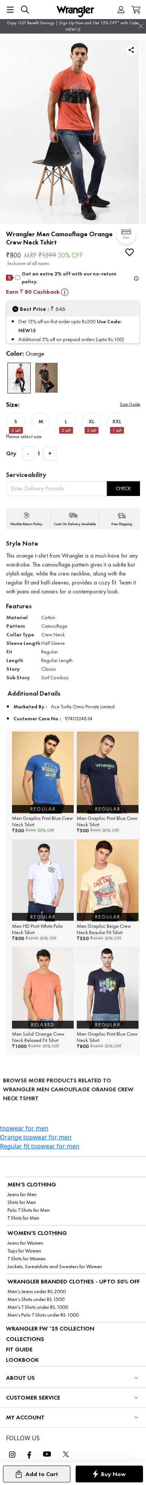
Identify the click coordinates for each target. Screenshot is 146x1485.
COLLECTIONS (25, 1339)
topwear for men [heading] (24, 1128)
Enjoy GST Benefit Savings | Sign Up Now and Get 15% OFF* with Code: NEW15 (73, 26)
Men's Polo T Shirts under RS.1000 (43, 1315)
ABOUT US (20, 1377)
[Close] (140, 26)
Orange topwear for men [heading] (36, 1137)
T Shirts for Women (26, 1258)
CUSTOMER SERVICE (33, 1397)
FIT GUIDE (19, 1349)
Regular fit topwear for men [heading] (39, 1146)
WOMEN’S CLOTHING (37, 1233)
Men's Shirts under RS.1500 (35, 1299)
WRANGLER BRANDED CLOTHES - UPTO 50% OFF (73, 1281)
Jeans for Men (22, 1194)
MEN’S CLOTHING (31, 1184)
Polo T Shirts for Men (28, 1210)
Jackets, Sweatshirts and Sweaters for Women (54, 1266)
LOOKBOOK (22, 1360)
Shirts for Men (21, 1202)
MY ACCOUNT (25, 1417)
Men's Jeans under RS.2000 (36, 1291)
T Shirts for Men (23, 1218)
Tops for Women (24, 1251)
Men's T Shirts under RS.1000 (37, 1307)
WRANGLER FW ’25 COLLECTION (50, 1328)
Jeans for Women (25, 1243)
